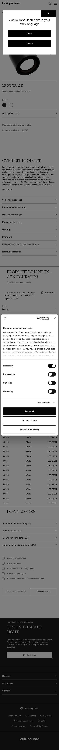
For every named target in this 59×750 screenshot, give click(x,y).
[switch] (52, 374)
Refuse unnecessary (29, 429)
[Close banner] (55, 318)
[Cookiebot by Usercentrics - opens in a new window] (37, 318)
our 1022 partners (20, 332)
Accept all (29, 411)
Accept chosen (29, 420)
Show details (44, 402)
